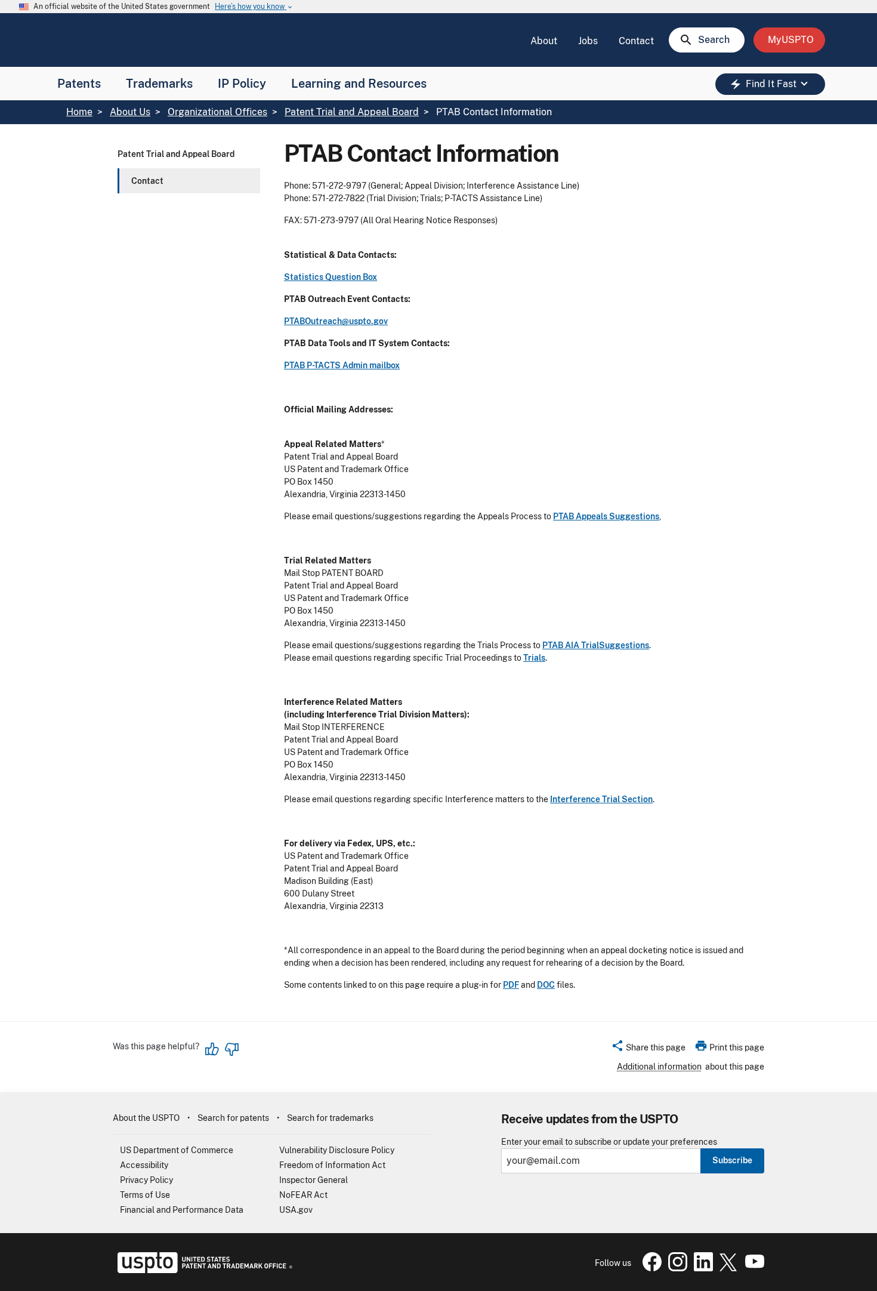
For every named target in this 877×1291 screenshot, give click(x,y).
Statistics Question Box (330, 277)
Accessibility (144, 1165)
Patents (79, 83)
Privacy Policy (146, 1180)
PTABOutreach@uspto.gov (336, 321)
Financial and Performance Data (181, 1210)
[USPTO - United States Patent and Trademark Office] (202, 1270)
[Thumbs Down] (231, 1049)
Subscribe (732, 1160)
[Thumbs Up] (212, 1049)
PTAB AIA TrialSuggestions (595, 645)
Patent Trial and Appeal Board (352, 112)
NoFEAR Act (303, 1195)
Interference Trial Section (601, 799)
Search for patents (233, 1118)
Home (79, 112)
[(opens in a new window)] (675, 1268)
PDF (511, 985)
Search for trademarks (330, 1118)
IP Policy (242, 83)
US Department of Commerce (176, 1150)
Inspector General (313, 1180)
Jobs (588, 41)
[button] (648, 1049)
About (543, 41)
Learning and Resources (359, 83)
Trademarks (159, 83)
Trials (534, 658)
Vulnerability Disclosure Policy (336, 1150)
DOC (546, 985)
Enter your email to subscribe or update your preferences (609, 1142)
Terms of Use (145, 1195)
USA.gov (296, 1210)
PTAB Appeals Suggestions (606, 516)
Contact (636, 41)
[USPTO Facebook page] (650, 1268)
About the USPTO (146, 1118)
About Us (130, 112)
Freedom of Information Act (332, 1165)
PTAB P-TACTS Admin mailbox (342, 365)
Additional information (659, 1066)
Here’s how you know (254, 7)
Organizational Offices (217, 112)
